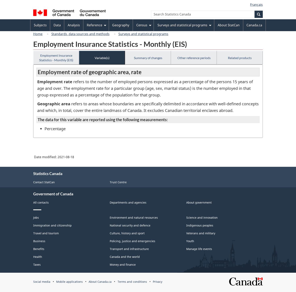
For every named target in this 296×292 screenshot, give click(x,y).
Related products (240, 58)
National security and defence (130, 225)
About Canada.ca (100, 282)
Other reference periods (194, 58)
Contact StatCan (44, 182)
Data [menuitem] (57, 25)
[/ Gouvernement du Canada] (69, 13)
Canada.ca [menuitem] (254, 25)
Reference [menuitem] (94, 25)
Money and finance (123, 264)
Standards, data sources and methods (80, 34)
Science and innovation (202, 217)
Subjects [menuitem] (40, 25)
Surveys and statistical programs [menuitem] (182, 25)
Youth (190, 241)
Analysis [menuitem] (74, 25)
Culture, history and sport (127, 233)
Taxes (37, 264)
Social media (41, 282)
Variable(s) (102, 58)
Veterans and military (200, 233)
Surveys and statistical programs (143, 34)
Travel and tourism (46, 233)
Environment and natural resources (134, 217)
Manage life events (199, 249)
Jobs (36, 217)
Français (256, 4)
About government (199, 202)
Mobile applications (69, 282)
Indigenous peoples (199, 225)
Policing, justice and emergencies (132, 241)
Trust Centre (118, 182)
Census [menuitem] (141, 25)
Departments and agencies (128, 202)
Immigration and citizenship (52, 225)
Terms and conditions (132, 282)
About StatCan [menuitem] (229, 25)
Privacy (157, 282)
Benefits (38, 249)
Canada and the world (125, 257)
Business (39, 241)
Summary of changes (148, 58)
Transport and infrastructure (129, 249)
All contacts (41, 202)
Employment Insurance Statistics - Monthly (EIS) (56, 57)
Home (37, 34)
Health (37, 257)
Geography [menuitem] (120, 25)
